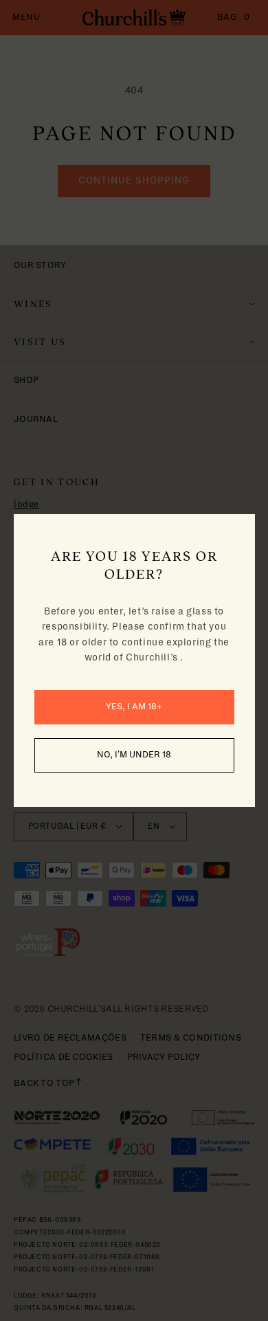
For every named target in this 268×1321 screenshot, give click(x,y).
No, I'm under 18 (134, 754)
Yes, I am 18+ (134, 706)
